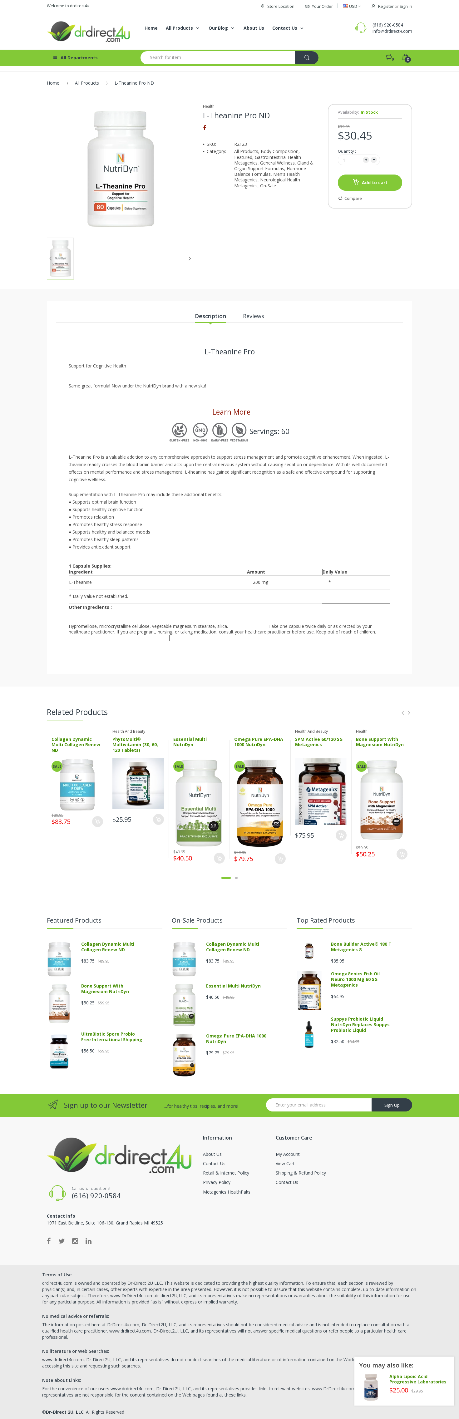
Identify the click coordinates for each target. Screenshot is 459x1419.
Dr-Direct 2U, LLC (65, 1412)
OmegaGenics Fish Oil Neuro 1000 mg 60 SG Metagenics (355, 979)
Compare (353, 198)
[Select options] (158, 819)
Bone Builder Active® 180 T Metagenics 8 (361, 947)
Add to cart (374, 182)
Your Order (322, 6)
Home (53, 83)
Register (386, 6)
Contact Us (214, 1163)
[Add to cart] (97, 821)
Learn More (230, 412)
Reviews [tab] (253, 316)
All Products (87, 83)
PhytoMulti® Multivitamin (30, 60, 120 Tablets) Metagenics (135, 747)
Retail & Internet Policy (226, 1173)
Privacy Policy (216, 1182)
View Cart (285, 1163)
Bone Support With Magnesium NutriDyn (380, 742)
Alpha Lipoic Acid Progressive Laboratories (418, 1379)
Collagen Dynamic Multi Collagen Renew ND (76, 744)
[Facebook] (204, 127)
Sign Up (392, 1105)
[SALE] (77, 784)
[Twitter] (61, 1240)
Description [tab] (210, 316)
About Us (212, 1154)
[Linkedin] (88, 1240)
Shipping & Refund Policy (301, 1173)
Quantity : (347, 151)
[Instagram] (75, 1240)
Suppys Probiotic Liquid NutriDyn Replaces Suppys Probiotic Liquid (360, 1024)
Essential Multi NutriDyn (190, 742)
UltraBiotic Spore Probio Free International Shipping (111, 1036)
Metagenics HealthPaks (226, 1192)
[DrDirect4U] (89, 31)
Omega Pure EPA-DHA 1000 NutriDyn (258, 742)
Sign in (406, 6)
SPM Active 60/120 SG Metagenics (319, 742)
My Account (288, 1154)
